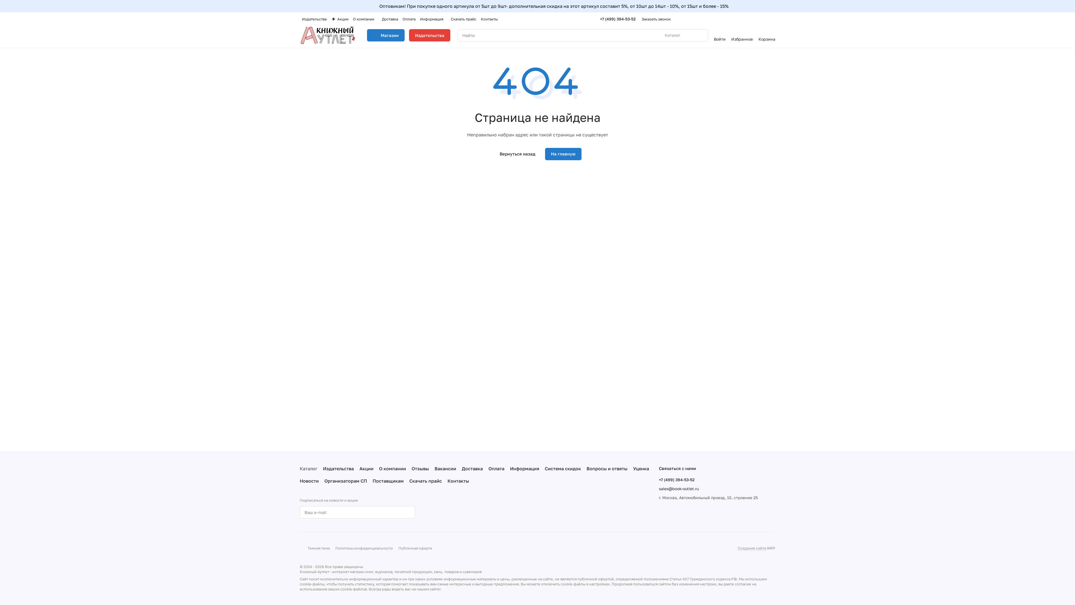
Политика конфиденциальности (364, 548)
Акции (366, 468)
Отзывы (420, 468)
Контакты (458, 481)
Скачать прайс (425, 481)
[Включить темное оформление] (773, 19)
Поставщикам (388, 481)
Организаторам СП (345, 481)
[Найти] (701, 35)
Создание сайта (752, 548)
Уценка (641, 468)
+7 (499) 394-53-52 (618, 19)
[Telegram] (447, 512)
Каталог (308, 468)
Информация (524, 468)
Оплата (496, 468)
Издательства (429, 35)
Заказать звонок (656, 19)
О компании (392, 468)
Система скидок (563, 468)
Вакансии (445, 468)
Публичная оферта (415, 548)
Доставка (472, 468)
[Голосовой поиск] (691, 35)
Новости (309, 481)
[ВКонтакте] (436, 512)
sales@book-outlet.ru (679, 488)
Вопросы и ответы (607, 468)
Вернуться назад (517, 153)
